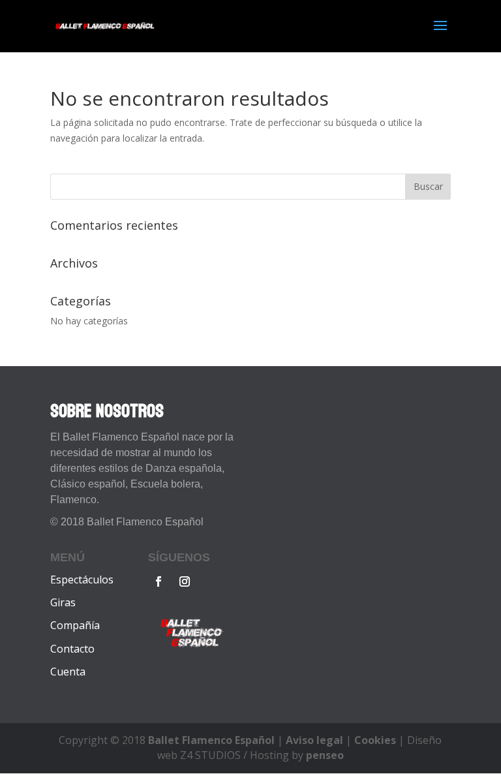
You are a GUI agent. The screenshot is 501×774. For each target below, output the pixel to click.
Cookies (375, 740)
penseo (325, 755)
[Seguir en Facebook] (158, 581)
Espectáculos (82, 579)
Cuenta (67, 671)
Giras (63, 602)
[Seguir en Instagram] (184, 581)
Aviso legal (314, 740)
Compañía (75, 625)
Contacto (72, 649)
